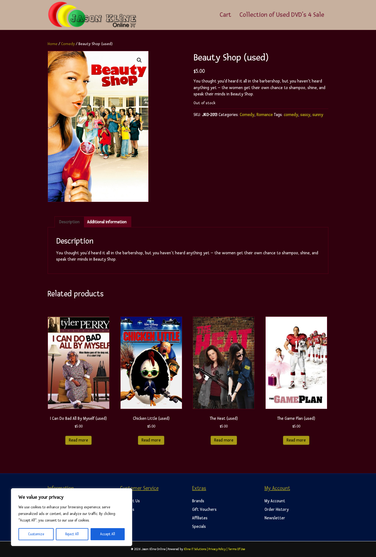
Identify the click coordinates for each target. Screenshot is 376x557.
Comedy (68, 44)
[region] (71, 517)
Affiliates (200, 518)
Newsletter (275, 518)
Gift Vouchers (204, 509)
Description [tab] (69, 222)
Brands (198, 501)
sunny (317, 114)
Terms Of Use (236, 549)
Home (53, 44)
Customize (36, 534)
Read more (78, 440)
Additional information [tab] (107, 222)
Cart (225, 15)
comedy (291, 114)
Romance (265, 114)
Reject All (72, 534)
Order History (277, 509)
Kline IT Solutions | (196, 549)
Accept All (107, 534)
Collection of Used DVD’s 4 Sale (281, 15)
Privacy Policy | (218, 549)
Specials (199, 526)
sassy (305, 114)
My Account (275, 501)
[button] (139, 60)
